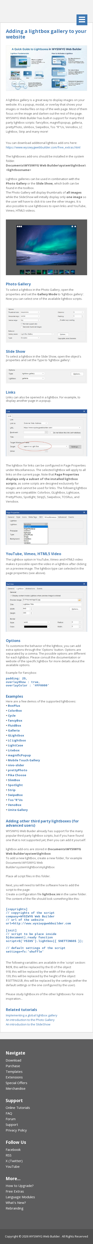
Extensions (14, 1077)
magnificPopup (19, 755)
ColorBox (15, 711)
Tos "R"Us (15, 800)
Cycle (12, 715)
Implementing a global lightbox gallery (31, 1015)
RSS (9, 1155)
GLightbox (16, 735)
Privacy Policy (16, 1130)
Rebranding (14, 1208)
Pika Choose (17, 775)
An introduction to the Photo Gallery (30, 1020)
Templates (14, 1071)
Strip (12, 790)
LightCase (15, 745)
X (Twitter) (14, 1161)
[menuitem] (46, 1060)
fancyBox (15, 720)
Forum (11, 1119)
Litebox (14, 750)
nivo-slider (16, 765)
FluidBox (14, 725)
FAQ (9, 1113)
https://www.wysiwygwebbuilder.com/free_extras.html (43, 147)
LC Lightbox (17, 740)
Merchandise (16, 1088)
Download (13, 1060)
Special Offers (16, 1082)
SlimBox (14, 780)
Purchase (13, 1066)
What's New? (16, 1202)
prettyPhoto (17, 770)
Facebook (13, 1149)
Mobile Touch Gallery (24, 760)
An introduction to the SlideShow (28, 1024)
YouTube (13, 1166)
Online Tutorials (18, 1107)
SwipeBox (15, 795)
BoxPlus (14, 706)
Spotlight (15, 785)
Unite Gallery (18, 810)
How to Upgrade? (20, 1185)
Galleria (14, 730)
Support (12, 1124)
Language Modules (20, 1197)
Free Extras (15, 1191)
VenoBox (14, 805)
